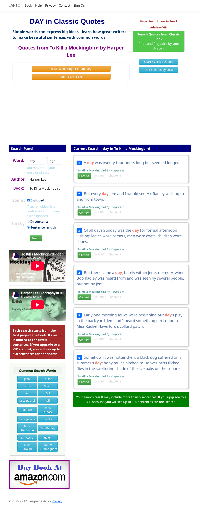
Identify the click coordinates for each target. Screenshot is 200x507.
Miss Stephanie (27, 428)
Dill (48, 393)
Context (84, 176)
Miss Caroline (27, 447)
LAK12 (14, 5)
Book (28, 5)
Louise (48, 379)
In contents (39, 221)
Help (38, 5)
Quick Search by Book (159, 70)
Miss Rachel (27, 400)
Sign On (79, 5)
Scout (47, 386)
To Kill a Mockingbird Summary (71, 69)
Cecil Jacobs (27, 419)
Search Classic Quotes (158, 62)
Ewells (48, 419)
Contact (64, 5)
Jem (27, 393)
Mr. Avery (27, 437)
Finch (27, 386)
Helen (48, 437)
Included (37, 200)
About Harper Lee (71, 77)
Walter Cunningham (48, 447)
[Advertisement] (100, 116)
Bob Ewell (27, 410)
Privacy (50, 5)
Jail (48, 400)
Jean (27, 379)
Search (36, 238)
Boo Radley (48, 428)
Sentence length (43, 227)
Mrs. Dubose (48, 410)
